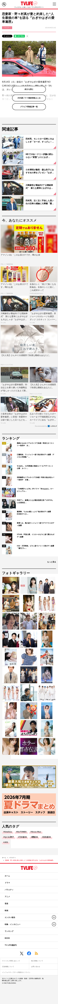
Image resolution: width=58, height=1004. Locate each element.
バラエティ (12, 857)
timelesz (8, 832)
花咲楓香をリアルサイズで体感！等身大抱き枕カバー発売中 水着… (35, 478)
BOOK (7, 938)
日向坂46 (47, 837)
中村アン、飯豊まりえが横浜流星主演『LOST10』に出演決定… (35, 501)
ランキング (9, 931)
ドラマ (7, 883)
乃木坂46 (23, 837)
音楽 (6, 904)
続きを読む (29, 89)
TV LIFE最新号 (11, 945)
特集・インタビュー (13, 924)
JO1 (6, 842)
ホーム (4, 857)
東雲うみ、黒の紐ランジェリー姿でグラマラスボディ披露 (35, 524)
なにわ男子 (9, 837)
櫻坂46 (35, 837)
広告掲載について (8, 966)
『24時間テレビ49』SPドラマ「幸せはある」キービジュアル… (35, 490)
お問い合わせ (35, 966)
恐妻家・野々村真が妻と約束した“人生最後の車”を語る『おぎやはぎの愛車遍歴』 (29, 860)
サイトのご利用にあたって (11, 961)
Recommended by (41, 426)
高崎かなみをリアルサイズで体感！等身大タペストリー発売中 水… (35, 444)
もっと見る (51, 562)
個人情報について (37, 961)
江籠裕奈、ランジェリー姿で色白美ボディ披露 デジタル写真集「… (35, 456)
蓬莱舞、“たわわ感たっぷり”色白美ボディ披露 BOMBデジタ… (34, 513)
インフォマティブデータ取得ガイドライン (16, 972)
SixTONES (21, 832)
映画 (6, 910)
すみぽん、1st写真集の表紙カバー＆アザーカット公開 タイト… (35, 467)
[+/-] (54, 917)
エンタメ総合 (10, 917)
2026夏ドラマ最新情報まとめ (29, 98)
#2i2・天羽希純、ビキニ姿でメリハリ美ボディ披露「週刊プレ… (35, 547)
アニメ (7, 897)
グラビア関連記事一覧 (29, 107)
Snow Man (36, 832)
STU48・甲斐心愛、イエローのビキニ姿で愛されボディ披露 (35, 535)
